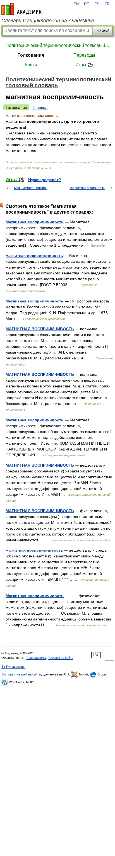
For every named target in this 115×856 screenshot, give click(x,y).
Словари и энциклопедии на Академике (47, 20)
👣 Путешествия (13, 666)
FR (107, 4)
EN (76, 4)
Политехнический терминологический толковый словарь (57, 45)
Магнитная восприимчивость (35, 222)
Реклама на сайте (60, 657)
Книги (31, 64)
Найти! (103, 31)
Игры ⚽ (84, 64)
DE (86, 4)
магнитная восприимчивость (34, 255)
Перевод (39, 107)
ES (96, 4)
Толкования (31, 55)
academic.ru (21, 9)
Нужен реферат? (44, 179)
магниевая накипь (30, 188)
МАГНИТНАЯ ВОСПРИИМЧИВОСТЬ (40, 329)
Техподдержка (36, 657)
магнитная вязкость (87, 188)
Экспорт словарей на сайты (21, 674)
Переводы (84, 55)
